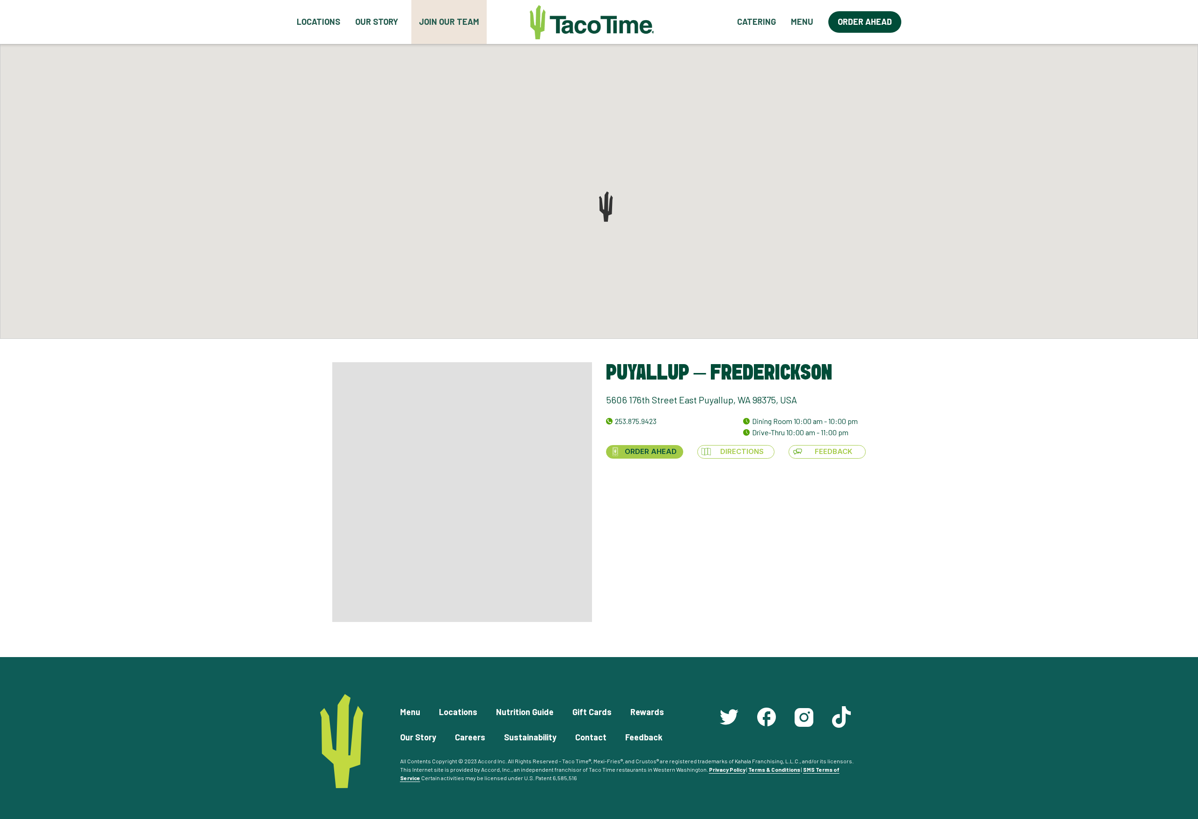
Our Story (376, 21)
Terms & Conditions (774, 769)
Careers (470, 737)
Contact (590, 737)
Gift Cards (592, 712)
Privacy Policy (727, 769)
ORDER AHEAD (651, 451)
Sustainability (530, 737)
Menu (802, 21)
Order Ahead (865, 21)
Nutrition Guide (525, 712)
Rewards (647, 712)
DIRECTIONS (742, 451)
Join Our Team (449, 21)
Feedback (644, 737)
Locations (318, 21)
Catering (756, 21)
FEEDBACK (833, 451)
